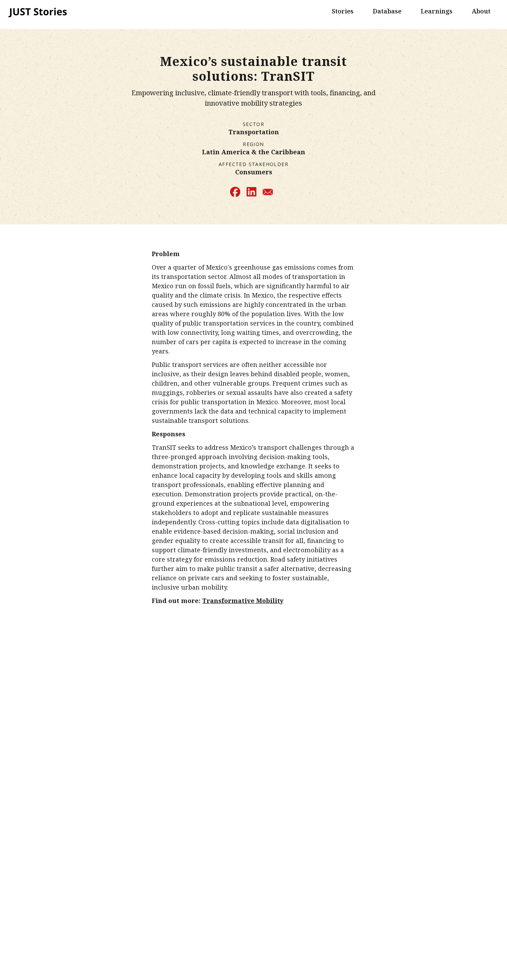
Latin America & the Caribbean (253, 152)
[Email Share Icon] (269, 193)
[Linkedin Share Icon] (254, 193)
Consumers (253, 172)
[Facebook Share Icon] (238, 193)
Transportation (253, 132)
